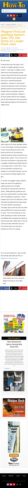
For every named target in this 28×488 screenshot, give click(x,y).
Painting (13, 51)
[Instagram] (17, 15)
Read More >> (8, 368)
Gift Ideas (16, 49)
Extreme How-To (7, 49)
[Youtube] (11, 15)
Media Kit (11, 476)
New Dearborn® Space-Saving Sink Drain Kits (14, 344)
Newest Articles (11, 24)
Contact (18, 476)
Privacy (4, 476)
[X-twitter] (20, 15)
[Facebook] (8, 15)
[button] (14, 19)
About (24, 476)
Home (3, 24)
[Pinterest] (14, 15)
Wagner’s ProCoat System (9, 258)
